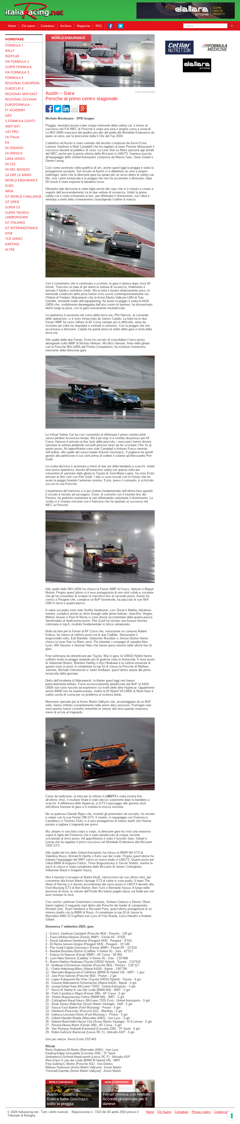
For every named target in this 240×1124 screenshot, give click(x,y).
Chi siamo (28, 26)
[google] (83, 111)
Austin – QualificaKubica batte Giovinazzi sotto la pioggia (67, 1099)
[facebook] (49, 111)
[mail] (74, 111)
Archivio (65, 26)
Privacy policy (201, 1112)
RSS (99, 26)
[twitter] (57, 111)
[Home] (34, 11)
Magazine (83, 26)
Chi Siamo (164, 1112)
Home (12, 26)
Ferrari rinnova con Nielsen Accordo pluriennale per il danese (126, 1099)
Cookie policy (223, 1112)
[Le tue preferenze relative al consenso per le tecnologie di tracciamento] (231, 1115)
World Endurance (68, 38)
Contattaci (48, 26)
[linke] (66, 111)
